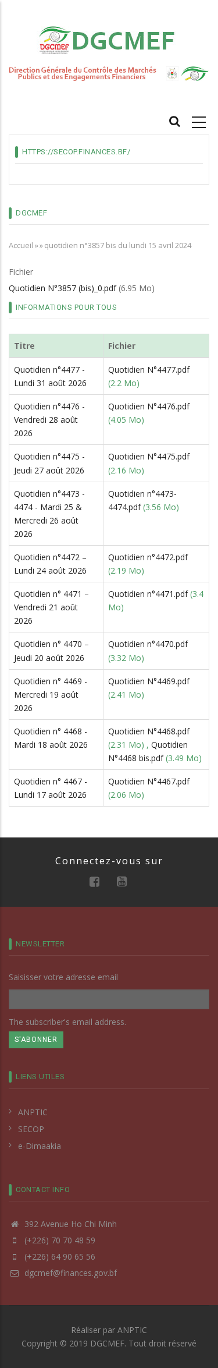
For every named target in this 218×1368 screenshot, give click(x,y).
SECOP (31, 1128)
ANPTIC (33, 1112)
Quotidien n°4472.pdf (148, 557)
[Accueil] (109, 39)
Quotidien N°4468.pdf (149, 731)
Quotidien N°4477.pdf (149, 369)
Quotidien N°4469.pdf (149, 681)
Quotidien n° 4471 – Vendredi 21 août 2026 (51, 607)
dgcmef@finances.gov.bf (69, 1272)
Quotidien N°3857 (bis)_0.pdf (62, 288)
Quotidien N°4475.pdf (149, 456)
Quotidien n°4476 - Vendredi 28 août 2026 (49, 420)
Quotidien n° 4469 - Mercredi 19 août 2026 (50, 694)
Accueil (21, 245)
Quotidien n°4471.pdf (148, 593)
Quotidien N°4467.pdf (149, 781)
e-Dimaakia (39, 1145)
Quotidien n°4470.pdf (148, 643)
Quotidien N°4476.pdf (149, 406)
